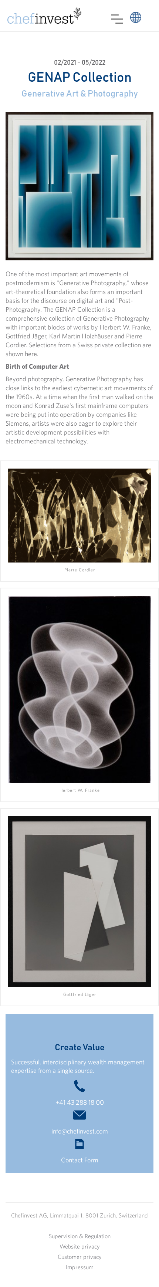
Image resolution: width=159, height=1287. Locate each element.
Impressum (80, 1267)
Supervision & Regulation (80, 1236)
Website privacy (80, 1246)
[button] (117, 19)
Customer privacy (80, 1256)
